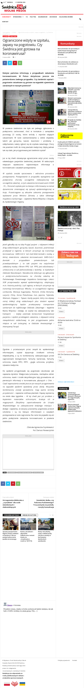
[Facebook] (5, 63)
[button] (80, 19)
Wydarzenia (17, 17)
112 (27, 17)
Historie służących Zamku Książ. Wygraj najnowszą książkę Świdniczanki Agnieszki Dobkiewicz (75, 408)
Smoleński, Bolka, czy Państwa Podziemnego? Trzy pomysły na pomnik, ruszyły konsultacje (43, 503)
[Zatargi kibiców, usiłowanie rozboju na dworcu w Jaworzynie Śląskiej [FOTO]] (62, 112)
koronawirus (12, 472)
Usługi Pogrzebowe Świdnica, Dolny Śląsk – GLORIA (68, 154)
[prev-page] (50, 515)
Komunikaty (6, 17)
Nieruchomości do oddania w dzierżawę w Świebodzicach (68, 63)
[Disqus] (28, 571)
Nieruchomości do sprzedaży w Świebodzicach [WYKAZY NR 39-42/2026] (69, 73)
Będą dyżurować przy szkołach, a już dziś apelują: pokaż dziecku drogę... (74, 90)
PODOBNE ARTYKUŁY (11, 515)
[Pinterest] (15, 63)
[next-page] (53, 515)
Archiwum (53, 17)
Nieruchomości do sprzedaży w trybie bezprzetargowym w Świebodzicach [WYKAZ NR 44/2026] (68, 52)
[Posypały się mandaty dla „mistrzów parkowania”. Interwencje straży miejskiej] (62, 122)
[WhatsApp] (20, 63)
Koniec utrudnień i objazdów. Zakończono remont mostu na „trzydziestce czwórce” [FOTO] (27, 536)
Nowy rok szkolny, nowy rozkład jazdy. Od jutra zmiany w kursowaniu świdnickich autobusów (45, 536)
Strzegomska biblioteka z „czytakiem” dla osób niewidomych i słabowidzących (13, 503)
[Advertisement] (37, 339)
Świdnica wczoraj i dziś (69, 207)
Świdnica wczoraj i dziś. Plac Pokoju (69, 229)
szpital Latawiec (38, 472)
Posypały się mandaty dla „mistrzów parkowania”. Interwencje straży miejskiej (74, 123)
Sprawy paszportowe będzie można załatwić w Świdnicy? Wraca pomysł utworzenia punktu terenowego (10, 535)
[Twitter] (10, 63)
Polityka (33, 17)
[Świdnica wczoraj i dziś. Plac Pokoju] (70, 218)
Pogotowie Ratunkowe (24, 472)
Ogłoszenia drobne (66, 17)
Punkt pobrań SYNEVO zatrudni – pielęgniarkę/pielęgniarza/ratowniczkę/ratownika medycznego (69, 144)
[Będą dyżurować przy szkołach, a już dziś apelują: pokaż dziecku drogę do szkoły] (62, 90)
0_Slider (14, 32)
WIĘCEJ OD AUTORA (29, 515)
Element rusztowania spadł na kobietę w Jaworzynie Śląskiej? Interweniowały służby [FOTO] (75, 101)
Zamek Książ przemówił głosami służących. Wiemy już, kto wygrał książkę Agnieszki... (74, 396)
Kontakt (5, 21)
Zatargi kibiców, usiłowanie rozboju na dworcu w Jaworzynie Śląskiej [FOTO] (75, 112)
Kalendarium (42, 17)
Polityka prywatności (64, 660)
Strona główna (6, 32)
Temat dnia (13, 36)
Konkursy (63, 388)
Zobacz (61, 311)
